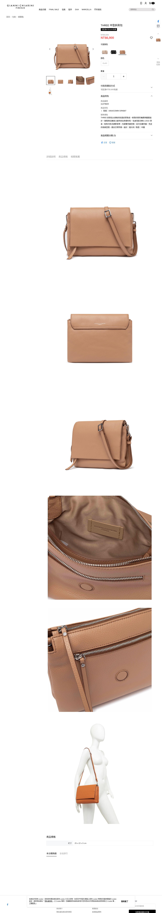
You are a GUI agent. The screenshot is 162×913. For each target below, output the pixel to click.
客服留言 (95, 909)
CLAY (105, 63)
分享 (105, 143)
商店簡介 (59, 909)
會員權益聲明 (96, 912)
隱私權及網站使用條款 (64, 912)
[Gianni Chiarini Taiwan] (20, 7)
